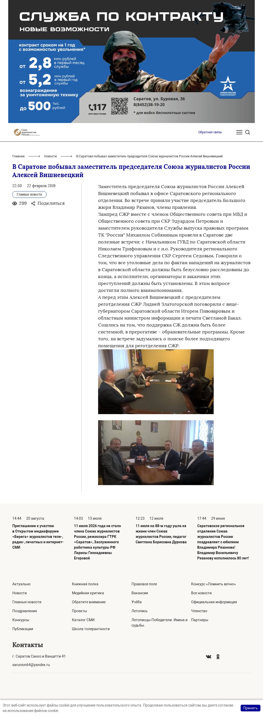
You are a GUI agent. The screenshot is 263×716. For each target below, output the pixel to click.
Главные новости (26, 602)
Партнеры (199, 620)
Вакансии (140, 593)
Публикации (22, 629)
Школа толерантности (91, 629)
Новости (50, 156)
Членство (199, 611)
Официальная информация (214, 602)
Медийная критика (88, 593)
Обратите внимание (89, 602)
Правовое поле (144, 584)
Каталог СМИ (83, 620)
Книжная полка (85, 584)
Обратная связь (210, 132)
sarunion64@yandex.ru (31, 665)
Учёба (137, 602)
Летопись (140, 611)
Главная (18, 156)
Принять (250, 708)
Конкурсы (20, 620)
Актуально (21, 584)
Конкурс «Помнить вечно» (213, 584)
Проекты (79, 611)
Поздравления (24, 611)
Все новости (201, 593)
